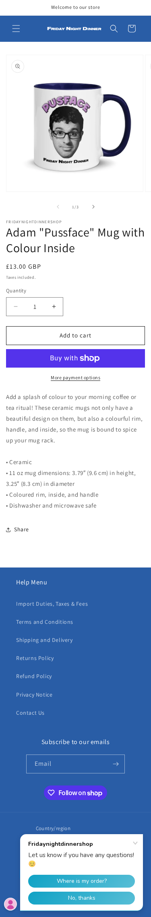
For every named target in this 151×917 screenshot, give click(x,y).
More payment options (75, 377)
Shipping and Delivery (44, 640)
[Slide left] (58, 207)
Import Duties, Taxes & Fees (52, 603)
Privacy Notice (34, 694)
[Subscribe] (115, 764)
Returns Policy (35, 658)
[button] (16, 28)
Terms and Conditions (44, 621)
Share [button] (21, 529)
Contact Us (30, 712)
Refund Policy (34, 676)
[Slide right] (93, 207)
